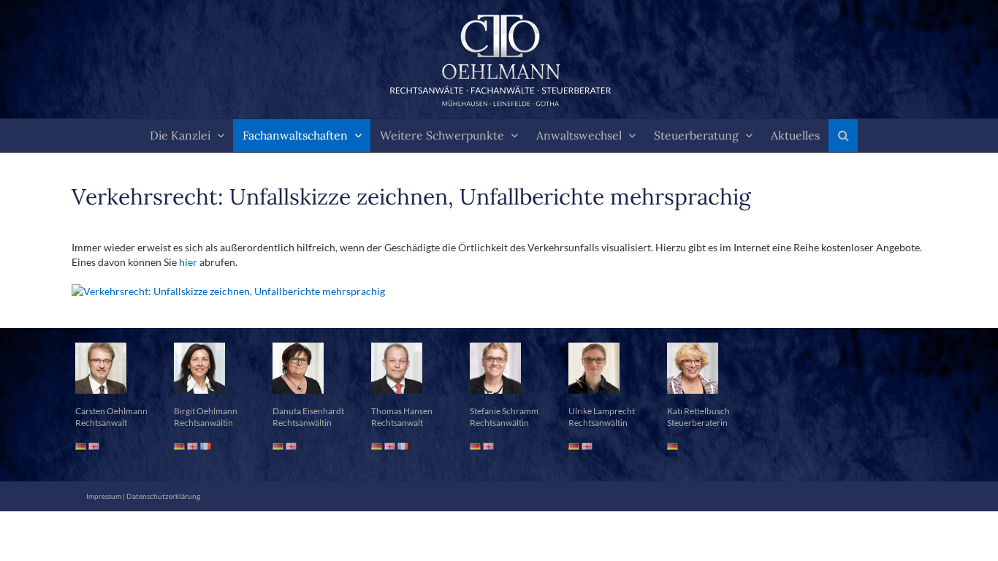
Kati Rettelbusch (698, 410)
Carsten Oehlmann (111, 410)
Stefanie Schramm (504, 410)
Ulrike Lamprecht (601, 410)
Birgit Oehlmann (205, 410)
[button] (843, 135)
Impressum (103, 496)
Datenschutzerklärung (163, 496)
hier (188, 262)
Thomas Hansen (402, 410)
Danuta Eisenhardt (308, 410)
